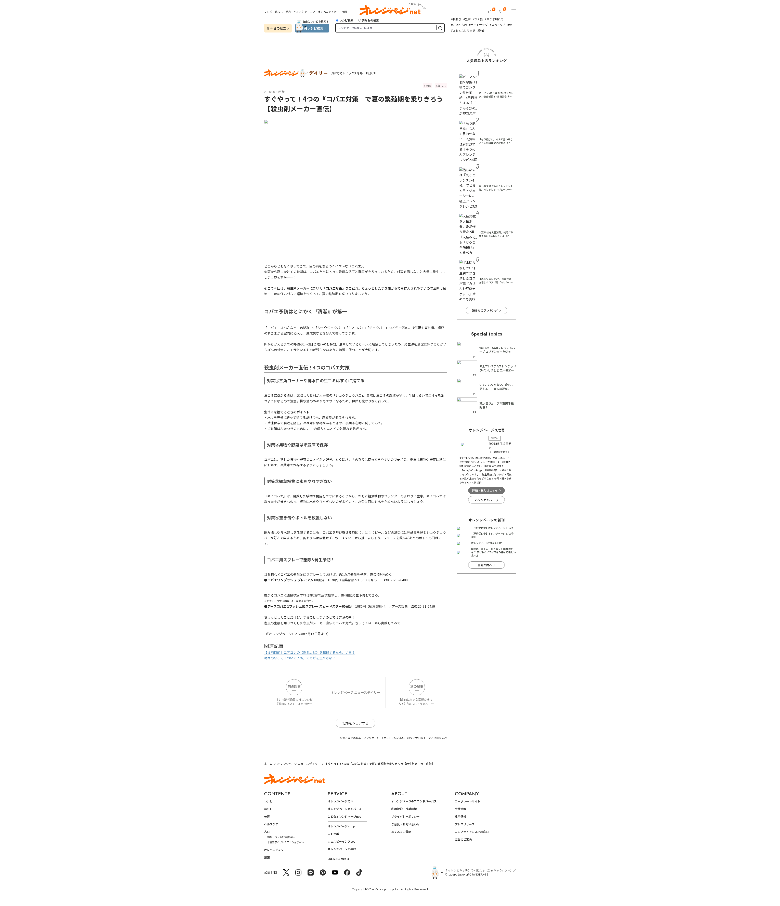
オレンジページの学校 (342, 849)
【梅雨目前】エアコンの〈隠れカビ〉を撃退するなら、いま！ (309, 652)
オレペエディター (328, 12)
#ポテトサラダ (478, 25)
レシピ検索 (346, 20)
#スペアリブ (497, 25)
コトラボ (333, 834)
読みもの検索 (370, 20)
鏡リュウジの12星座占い (281, 837)
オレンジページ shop (341, 826)
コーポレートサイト (467, 801)
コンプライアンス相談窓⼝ (472, 832)
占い (312, 11)
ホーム (268, 764)
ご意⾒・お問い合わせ (405, 824)
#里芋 (467, 19)
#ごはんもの (459, 25)
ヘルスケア (300, 12)
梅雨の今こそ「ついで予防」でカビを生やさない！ (301, 657)
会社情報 (460, 809)
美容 (288, 12)
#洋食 (481, 30)
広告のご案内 (463, 839)
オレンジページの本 (340, 801)
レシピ (268, 12)
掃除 (428, 86)
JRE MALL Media (338, 859)
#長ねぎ (456, 19)
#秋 (509, 25)
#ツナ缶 (478, 19)
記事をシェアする (355, 723)
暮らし (279, 12)
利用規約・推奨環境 (404, 809)
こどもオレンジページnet (344, 816)
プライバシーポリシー (405, 816)
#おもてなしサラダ (463, 30)
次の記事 (416, 686)
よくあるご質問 (401, 832)
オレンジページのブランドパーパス (414, 801)
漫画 (344, 12)
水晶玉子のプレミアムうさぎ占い (285, 842)
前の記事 (294, 686)
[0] (489, 11)
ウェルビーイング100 (341, 841)
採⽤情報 (460, 816)
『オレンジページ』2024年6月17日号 (294, 633)
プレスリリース (464, 824)
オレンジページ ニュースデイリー (355, 692)
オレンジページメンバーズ (345, 809)
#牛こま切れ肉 (494, 19)
